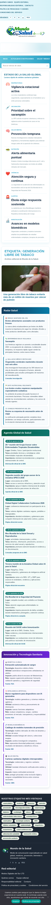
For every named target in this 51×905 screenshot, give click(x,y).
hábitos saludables (9, 825)
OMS (36, 821)
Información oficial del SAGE (15, 644)
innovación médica (30, 834)
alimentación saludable (11, 834)
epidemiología (26, 825)
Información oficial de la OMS (15, 464)
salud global (7, 821)
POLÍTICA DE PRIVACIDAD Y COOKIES (14, 9)
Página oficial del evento (13, 522)
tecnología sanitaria (23, 821)
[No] (48, 897)
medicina (20, 803)
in (18, 17)
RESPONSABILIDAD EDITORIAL (12, 5)
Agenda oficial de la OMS (14, 492)
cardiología (17, 812)
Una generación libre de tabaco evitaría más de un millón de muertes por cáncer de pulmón (24, 297)
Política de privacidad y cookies (13, 885)
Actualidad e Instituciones (22, 59)
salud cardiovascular (24, 829)
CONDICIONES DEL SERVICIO (11, 12)
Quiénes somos (7, 878)
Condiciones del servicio (38, 885)
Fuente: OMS (9, 783)
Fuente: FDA (9, 684)
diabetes (6, 812)
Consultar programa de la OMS (16, 553)
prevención (7, 808)
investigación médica (22, 808)
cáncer (28, 812)
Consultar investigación (13, 378)
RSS (28, 17)
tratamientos (7, 829)
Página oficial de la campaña (15, 616)
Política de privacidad (31, 901)
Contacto (27, 882)
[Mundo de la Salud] (25, 33)
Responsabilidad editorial (11, 882)
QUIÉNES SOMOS (6, 2)
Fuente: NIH (9, 749)
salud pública (7, 803)
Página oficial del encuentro (15, 585)
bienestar (31, 803)
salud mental (39, 808)
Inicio (5, 59)
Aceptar (16, 901)
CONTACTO (29, 5)
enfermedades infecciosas (12, 816)
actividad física (31, 816)
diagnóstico (39, 825)
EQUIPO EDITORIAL (21, 2)
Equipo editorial (22, 878)
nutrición (42, 803)
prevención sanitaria (10, 838)
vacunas (38, 812)
